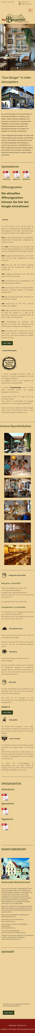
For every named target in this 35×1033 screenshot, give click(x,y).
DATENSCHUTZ (21, 1025)
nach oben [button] (7, 343)
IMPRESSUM (12, 1025)
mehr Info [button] (17, 53)
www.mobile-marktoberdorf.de (11, 939)
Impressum (4, 2)
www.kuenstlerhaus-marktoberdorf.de (13, 932)
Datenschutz (11, 2)
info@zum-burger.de (26, 4)
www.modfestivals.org (8, 921)
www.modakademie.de (8, 917)
